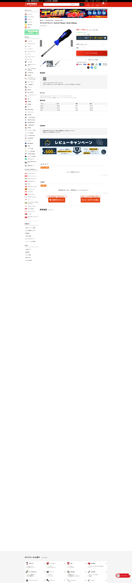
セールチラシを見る (90, 198)
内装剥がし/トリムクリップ (32, 65)
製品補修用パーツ (31, 165)
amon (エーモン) (31, 211)
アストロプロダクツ (31, 173)
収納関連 (29, 101)
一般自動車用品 (31, 125)
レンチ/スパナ (30, 48)
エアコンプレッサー (31, 81)
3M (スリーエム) (31, 194)
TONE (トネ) (30, 191)
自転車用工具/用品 (31, 119)
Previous (41, 43)
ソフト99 (29, 214)
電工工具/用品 (30, 92)
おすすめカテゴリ (31, 159)
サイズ (77, 44)
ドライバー (29, 54)
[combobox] (92, 44)
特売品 (29, 27)
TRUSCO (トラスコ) (32, 196)
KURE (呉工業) (31, 208)
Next (72, 43)
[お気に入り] (98, 4)
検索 (81, 4)
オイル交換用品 (30, 132)
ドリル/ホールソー (31, 112)
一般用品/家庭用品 (31, 153)
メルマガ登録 (92, 1)
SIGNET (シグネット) (32, 178)
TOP (41, 95)
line (95, 67)
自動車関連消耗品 (31, 122)
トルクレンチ (30, 59)
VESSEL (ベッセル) (31, 206)
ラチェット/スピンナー (32, 43)
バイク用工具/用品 (31, 117)
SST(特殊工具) (30, 72)
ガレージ (29, 106)
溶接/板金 (29, 114)
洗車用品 (29, 127)
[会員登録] (87, 4)
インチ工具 (30, 61)
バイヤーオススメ (31, 16)
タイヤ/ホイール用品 (31, 130)
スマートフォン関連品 (32, 156)
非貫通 (54, 97)
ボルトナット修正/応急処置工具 (32, 69)
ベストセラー (30, 19)
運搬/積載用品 (30, 143)
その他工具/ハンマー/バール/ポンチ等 (32, 78)
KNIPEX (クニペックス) (32, 186)
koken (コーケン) (31, 189)
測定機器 (29, 75)
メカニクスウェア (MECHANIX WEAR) (33, 203)
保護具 (29, 146)
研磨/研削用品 (30, 109)
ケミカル (29, 140)
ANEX (29, 183)
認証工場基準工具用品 (32, 162)
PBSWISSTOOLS (31, 181)
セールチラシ (30, 22)
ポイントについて (85, 32)
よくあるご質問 (104, 1)
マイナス (50, 97)
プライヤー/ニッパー (31, 56)
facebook (92, 67)
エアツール (30, 87)
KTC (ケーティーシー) (32, 176)
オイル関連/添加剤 (31, 135)
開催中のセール (57, 198)
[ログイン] (92, 4)
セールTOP (30, 14)
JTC (29, 199)
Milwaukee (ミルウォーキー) (33, 217)
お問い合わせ (98, 1)
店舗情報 (86, 1)
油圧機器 (29, 104)
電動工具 (29, 89)
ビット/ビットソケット (31, 51)
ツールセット (30, 41)
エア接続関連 (30, 84)
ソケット (29, 46)
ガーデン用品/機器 (31, 151)
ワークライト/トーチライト (32, 95)
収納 (28, 99)
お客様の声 (30, 24)
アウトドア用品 (30, 148)
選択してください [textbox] (84, 44)
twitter (88, 67)
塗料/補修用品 (30, 138)
